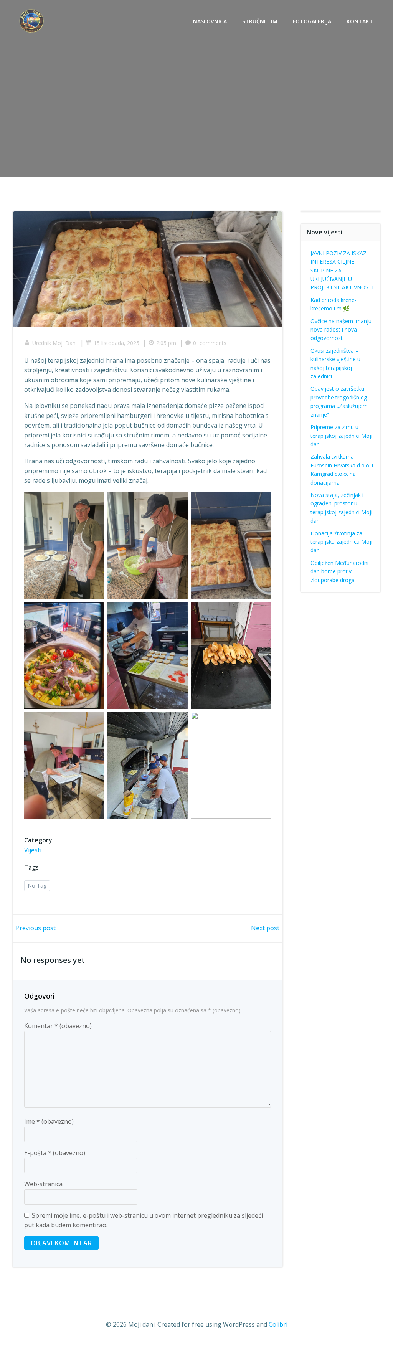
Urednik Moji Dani (54, 343)
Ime (49, 1121)
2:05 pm (166, 343)
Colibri (278, 1324)
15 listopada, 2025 (116, 343)
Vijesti (32, 850)
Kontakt (360, 21)
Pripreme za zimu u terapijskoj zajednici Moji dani (341, 435)
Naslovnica (210, 21)
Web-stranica (43, 1184)
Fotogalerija (312, 21)
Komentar (58, 1026)
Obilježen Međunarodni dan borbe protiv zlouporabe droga (339, 571)
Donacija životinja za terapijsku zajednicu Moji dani (341, 542)
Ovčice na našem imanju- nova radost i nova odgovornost (341, 329)
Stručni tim (259, 21)
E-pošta (54, 1153)
